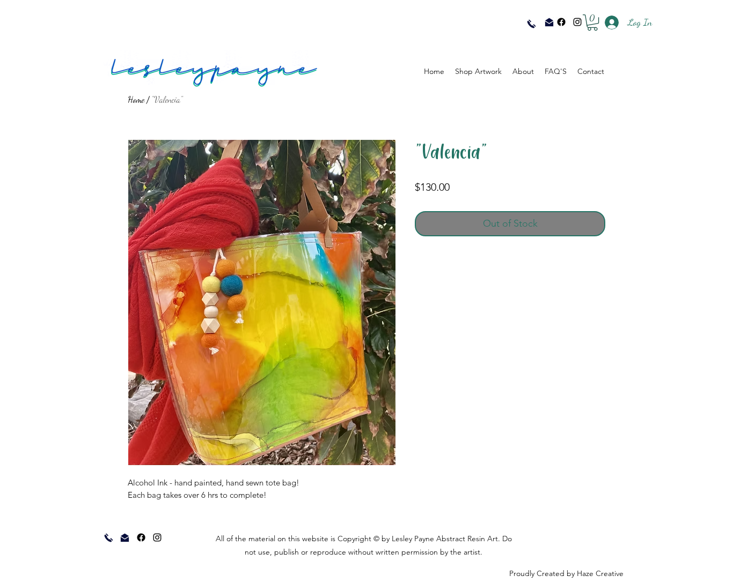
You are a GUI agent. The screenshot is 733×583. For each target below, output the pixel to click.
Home (136, 99)
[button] (592, 22)
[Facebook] (561, 22)
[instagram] (577, 22)
